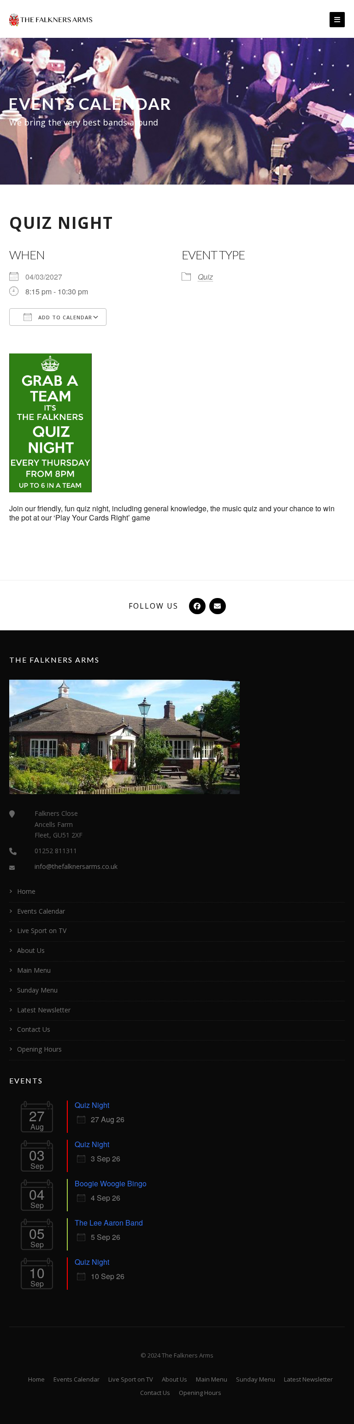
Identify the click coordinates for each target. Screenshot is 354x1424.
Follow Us (153, 606)
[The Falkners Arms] (50, 19)
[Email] (216, 605)
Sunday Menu (37, 990)
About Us (31, 950)
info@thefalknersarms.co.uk (76, 866)
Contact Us (33, 1029)
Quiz (205, 276)
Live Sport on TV (41, 930)
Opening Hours (39, 1049)
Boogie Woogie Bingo (111, 1183)
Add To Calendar (64, 317)
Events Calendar (41, 911)
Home (26, 891)
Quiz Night (92, 1105)
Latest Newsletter (44, 1009)
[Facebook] (196, 605)
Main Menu (34, 970)
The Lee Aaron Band (109, 1222)
